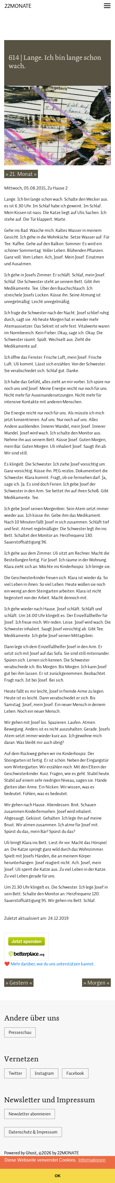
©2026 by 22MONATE (59, 1153)
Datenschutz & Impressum (33, 1132)
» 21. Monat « (21, 174)
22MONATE (18, 6)
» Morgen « (96, 982)
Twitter (15, 1073)
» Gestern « (18, 982)
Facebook (75, 1073)
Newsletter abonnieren (30, 1114)
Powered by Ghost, (21, 1153)
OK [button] (58, 1176)
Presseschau (20, 1032)
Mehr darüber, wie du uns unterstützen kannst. (53, 964)
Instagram (44, 1073)
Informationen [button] (92, 1160)
